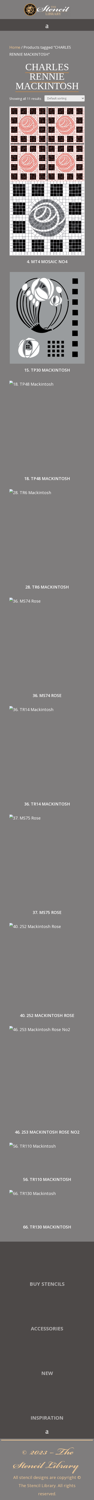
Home (14, 47)
